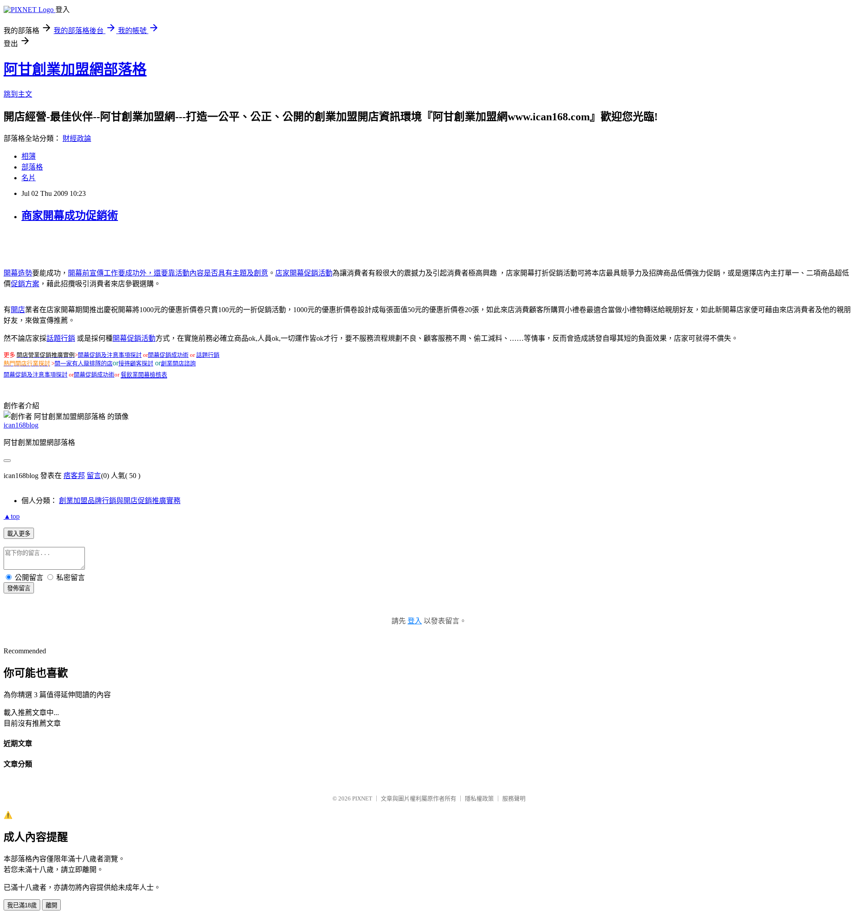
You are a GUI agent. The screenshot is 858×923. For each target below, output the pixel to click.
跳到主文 (18, 94)
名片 (28, 178)
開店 (18, 309)
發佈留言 (18, 588)
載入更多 (18, 533)
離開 (51, 905)
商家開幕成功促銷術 (69, 215)
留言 (94, 475)
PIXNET (362, 798)
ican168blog (21, 425)
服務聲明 (514, 798)
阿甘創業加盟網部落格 (75, 69)
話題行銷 (60, 338)
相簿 (28, 156)
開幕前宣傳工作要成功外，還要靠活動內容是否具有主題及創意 (168, 273)
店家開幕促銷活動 (303, 273)
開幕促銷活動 (134, 338)
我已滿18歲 (22, 905)
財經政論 (77, 138)
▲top (12, 516)
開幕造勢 (18, 273)
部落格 (32, 167)
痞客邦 (74, 475)
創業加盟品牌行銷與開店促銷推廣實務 (120, 500)
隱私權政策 (479, 798)
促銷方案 (25, 284)
